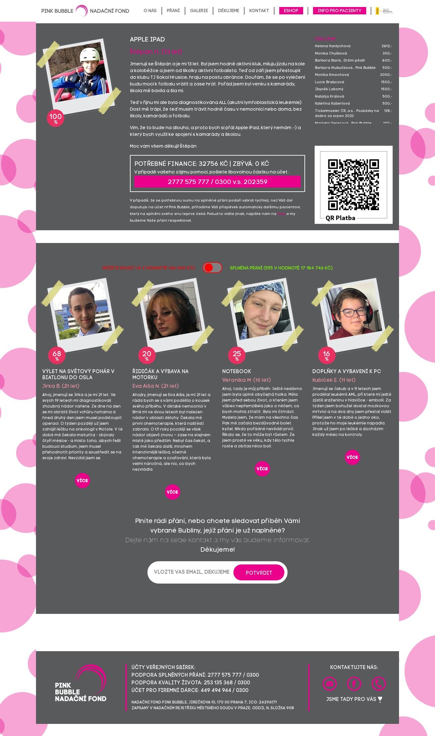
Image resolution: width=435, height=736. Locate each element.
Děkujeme (228, 11)
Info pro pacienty (339, 11)
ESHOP (291, 11)
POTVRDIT (259, 573)
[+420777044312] (378, 683)
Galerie (199, 11)
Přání (173, 11)
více (82, 481)
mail (281, 214)
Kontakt (259, 11)
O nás (150, 11)
